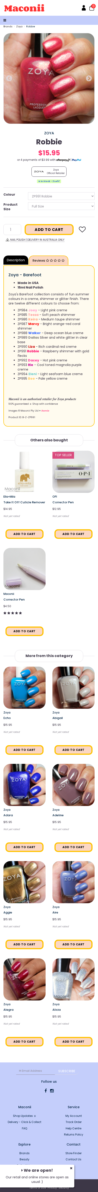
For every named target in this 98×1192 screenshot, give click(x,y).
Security (64, 1187)
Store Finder (73, 1153)
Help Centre (73, 1128)
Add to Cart (49, 229)
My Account (73, 1116)
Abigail (57, 718)
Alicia (56, 1010)
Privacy (52, 1187)
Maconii (8, 594)
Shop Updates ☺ (24, 1116)
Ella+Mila (9, 497)
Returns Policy (73, 1134)
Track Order (74, 1122)
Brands (8, 26)
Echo (7, 718)
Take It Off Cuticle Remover (24, 502)
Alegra (8, 1010)
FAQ (24, 1128)
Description (16, 260)
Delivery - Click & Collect (24, 1122)
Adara (8, 815)
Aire (55, 912)
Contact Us (73, 1159)
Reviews (39, 260)
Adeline (58, 815)
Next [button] (88, 78)
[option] (49, 78)
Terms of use (37, 1187)
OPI (54, 497)
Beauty (24, 1159)
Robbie (30, 26)
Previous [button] (9, 78)
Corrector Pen (63, 502)
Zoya (19, 26)
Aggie (7, 912)
